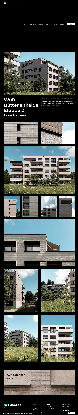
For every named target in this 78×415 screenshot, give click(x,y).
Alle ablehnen (64, 412)
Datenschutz (35, 409)
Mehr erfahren (9, 378)
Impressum (34, 408)
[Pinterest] (68, 410)
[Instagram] (66, 410)
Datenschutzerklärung (28, 413)
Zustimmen (71, 412)
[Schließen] (76, 413)
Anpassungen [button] (56, 412)
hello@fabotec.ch (51, 406)
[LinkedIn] (63, 410)
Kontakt (34, 406)
